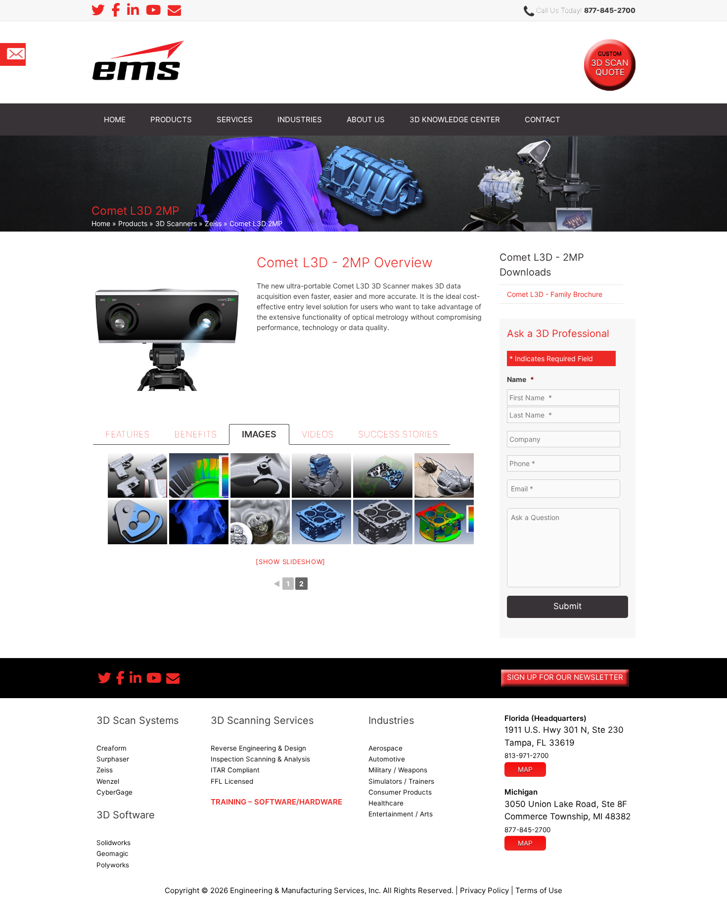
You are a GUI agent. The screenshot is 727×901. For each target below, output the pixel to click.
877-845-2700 (610, 10)
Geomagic (112, 853)
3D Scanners (176, 223)
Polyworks (112, 865)
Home (100, 223)
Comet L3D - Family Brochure (554, 294)
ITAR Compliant (235, 770)
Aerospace (385, 748)
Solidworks (113, 843)
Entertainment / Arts (400, 814)
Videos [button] (317, 434)
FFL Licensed (232, 781)
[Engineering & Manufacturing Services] (137, 61)
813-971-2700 (526, 755)
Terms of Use (538, 890)
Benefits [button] (195, 434)
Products (132, 223)
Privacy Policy (484, 890)
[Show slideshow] (290, 562)
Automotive (386, 759)
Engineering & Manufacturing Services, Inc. (305, 890)
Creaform (111, 748)
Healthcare (386, 803)
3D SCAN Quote (610, 63)
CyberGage (114, 792)
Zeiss (213, 223)
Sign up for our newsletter (565, 677)
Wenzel (107, 781)
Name (520, 379)
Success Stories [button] (398, 434)
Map (525, 769)
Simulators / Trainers (401, 781)
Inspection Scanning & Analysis (260, 759)
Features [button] (127, 434)
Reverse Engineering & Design (258, 748)
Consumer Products (400, 792)
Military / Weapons (397, 770)
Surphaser (112, 759)
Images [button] (259, 434)
